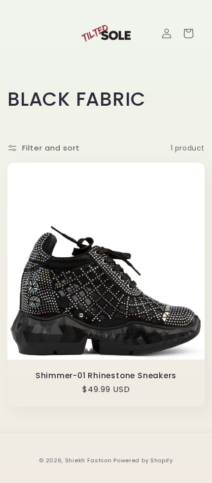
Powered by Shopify (143, 460)
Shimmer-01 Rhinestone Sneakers (106, 375)
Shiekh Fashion (88, 460)
